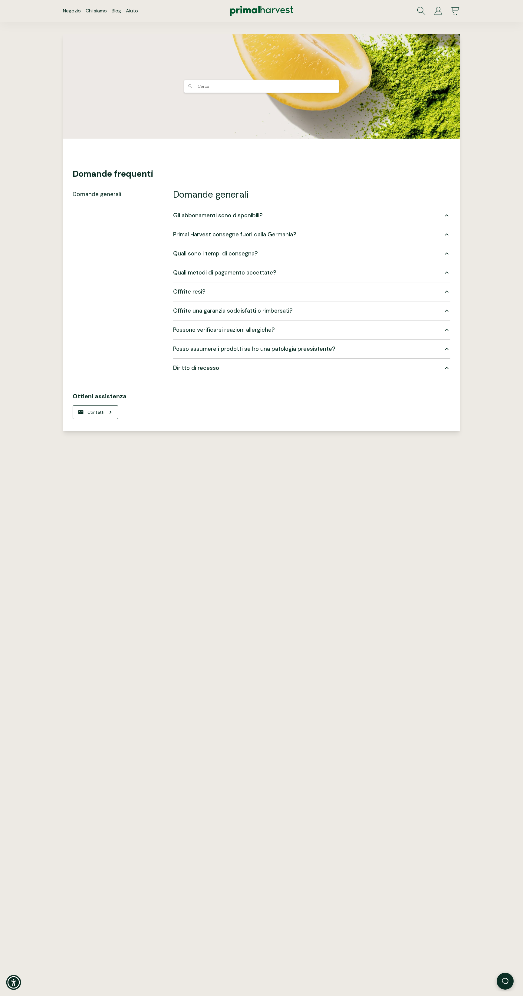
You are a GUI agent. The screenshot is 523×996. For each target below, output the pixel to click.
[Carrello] (455, 11)
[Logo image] (261, 11)
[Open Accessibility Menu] (13, 982)
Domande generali (97, 194)
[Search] (421, 11)
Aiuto (132, 11)
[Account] (438, 11)
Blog (116, 11)
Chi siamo (96, 11)
